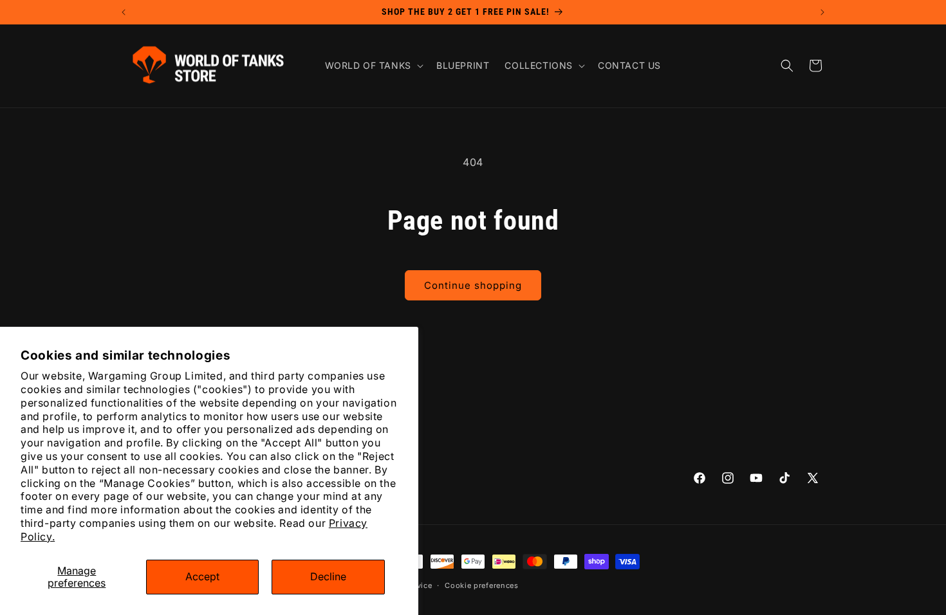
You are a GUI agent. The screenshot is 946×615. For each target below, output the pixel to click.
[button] (373, 65)
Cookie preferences (482, 585)
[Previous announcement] (123, 12)
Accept (202, 576)
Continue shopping (473, 285)
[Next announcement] (822, 12)
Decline (328, 576)
